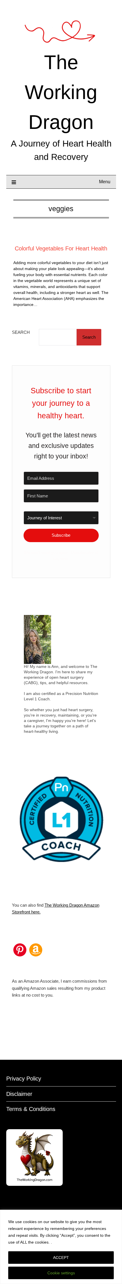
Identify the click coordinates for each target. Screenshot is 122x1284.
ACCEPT (61, 1257)
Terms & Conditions (30, 1109)
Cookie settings (61, 1273)
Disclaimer (19, 1094)
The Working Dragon (61, 92)
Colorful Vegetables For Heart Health (61, 248)
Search (21, 332)
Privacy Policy (23, 1078)
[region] (61, 1247)
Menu (104, 181)
